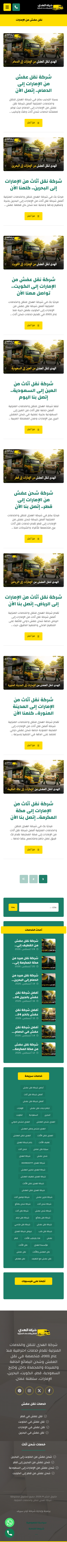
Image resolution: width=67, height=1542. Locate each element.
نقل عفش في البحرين (31, 1432)
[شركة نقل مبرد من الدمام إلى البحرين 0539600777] (48, 980)
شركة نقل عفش (44, 1224)
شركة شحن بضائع (23, 1204)
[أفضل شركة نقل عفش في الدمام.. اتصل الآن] (48, 1032)
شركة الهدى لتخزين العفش (33, 1170)
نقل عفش (21, 1252)
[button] (7, 7)
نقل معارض (20, 1259)
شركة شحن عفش (43, 1211)
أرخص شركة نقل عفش (33, 1087)
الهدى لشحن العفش (45, 1122)
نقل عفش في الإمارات (31, 1427)
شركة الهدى (24, 1156)
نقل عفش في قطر (31, 1416)
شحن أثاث (22, 1149)
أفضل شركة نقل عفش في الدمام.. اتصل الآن (25, 1031)
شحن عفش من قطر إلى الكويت (31, 1473)
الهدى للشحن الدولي (20, 1122)
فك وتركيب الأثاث (32, 1238)
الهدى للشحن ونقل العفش (33, 1129)
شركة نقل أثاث (22, 1211)
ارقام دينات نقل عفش (40, 1108)
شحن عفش (42, 1156)
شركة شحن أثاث (44, 1204)
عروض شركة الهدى (23, 1231)
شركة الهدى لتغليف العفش (33, 1176)
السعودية (33, 1115)
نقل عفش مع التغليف (41, 1259)
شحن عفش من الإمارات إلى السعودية (31, 1467)
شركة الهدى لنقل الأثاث (33, 1183)
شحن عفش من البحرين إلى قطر (31, 1462)
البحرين (47, 1115)
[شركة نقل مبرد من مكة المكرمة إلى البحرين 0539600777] (48, 963)
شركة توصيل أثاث (22, 1197)
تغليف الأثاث (44, 1142)
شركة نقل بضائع (43, 1218)
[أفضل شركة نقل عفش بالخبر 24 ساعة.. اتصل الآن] (48, 1015)
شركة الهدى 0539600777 (33, 1163)
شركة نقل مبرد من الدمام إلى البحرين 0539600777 (25, 980)
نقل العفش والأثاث (41, 1252)
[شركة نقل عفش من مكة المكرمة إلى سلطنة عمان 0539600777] (48, 1049)
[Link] (16, 7)
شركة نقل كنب (45, 1231)
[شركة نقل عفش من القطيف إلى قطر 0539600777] (48, 945)
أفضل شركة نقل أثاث (33, 1094)
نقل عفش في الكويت (31, 1421)
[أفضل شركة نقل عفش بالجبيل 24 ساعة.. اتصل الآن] (48, 997)
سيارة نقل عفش (40, 1149)
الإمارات (20, 1108)
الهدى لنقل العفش (22, 1135)
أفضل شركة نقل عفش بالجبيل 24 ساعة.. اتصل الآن (26, 997)
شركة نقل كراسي (22, 1224)
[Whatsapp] (9, 1522)
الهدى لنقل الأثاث (45, 1135)
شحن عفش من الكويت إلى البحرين (31, 1456)
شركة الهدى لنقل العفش (33, 1190)
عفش (49, 1238)
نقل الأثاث (23, 1245)
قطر (16, 1238)
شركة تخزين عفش (44, 1197)
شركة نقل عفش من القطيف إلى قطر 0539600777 (26, 945)
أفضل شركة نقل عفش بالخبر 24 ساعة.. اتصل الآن (26, 1014)
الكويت (19, 1115)
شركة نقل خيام (22, 1218)
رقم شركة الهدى (24, 1142)
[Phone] (9, 1533)
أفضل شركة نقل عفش (33, 1101)
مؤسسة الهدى (41, 1245)
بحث (13, 907)
